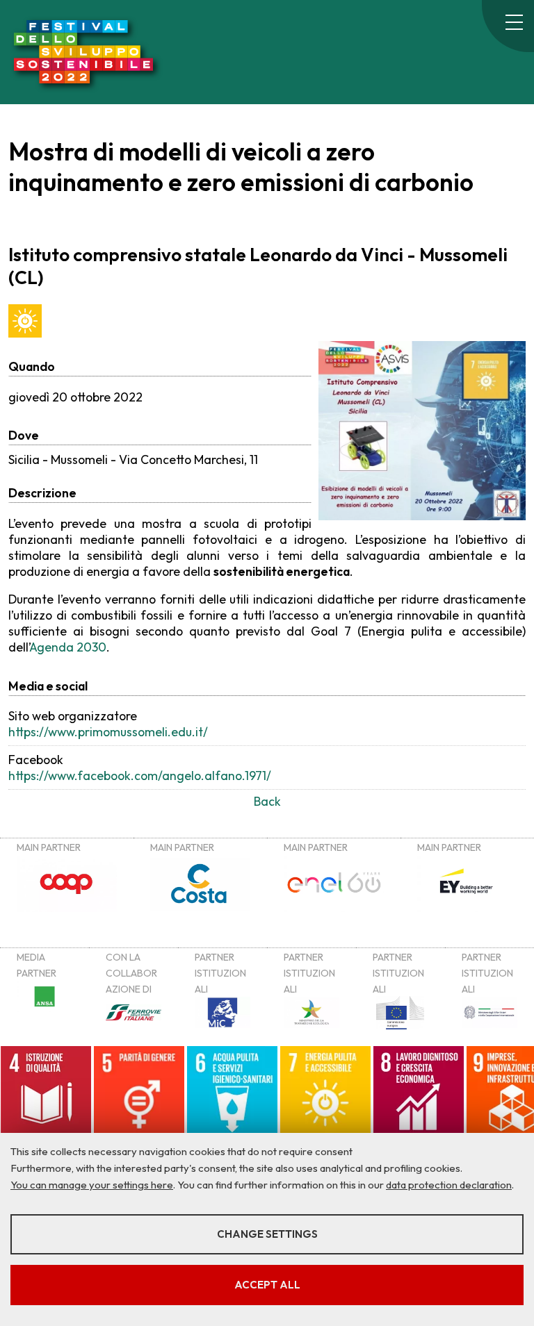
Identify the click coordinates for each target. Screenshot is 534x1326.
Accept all (267, 1284)
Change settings (267, 1234)
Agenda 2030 (67, 647)
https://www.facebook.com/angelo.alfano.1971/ (139, 776)
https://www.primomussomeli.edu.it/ (108, 732)
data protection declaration (449, 1184)
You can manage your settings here (91, 1184)
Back (267, 801)
